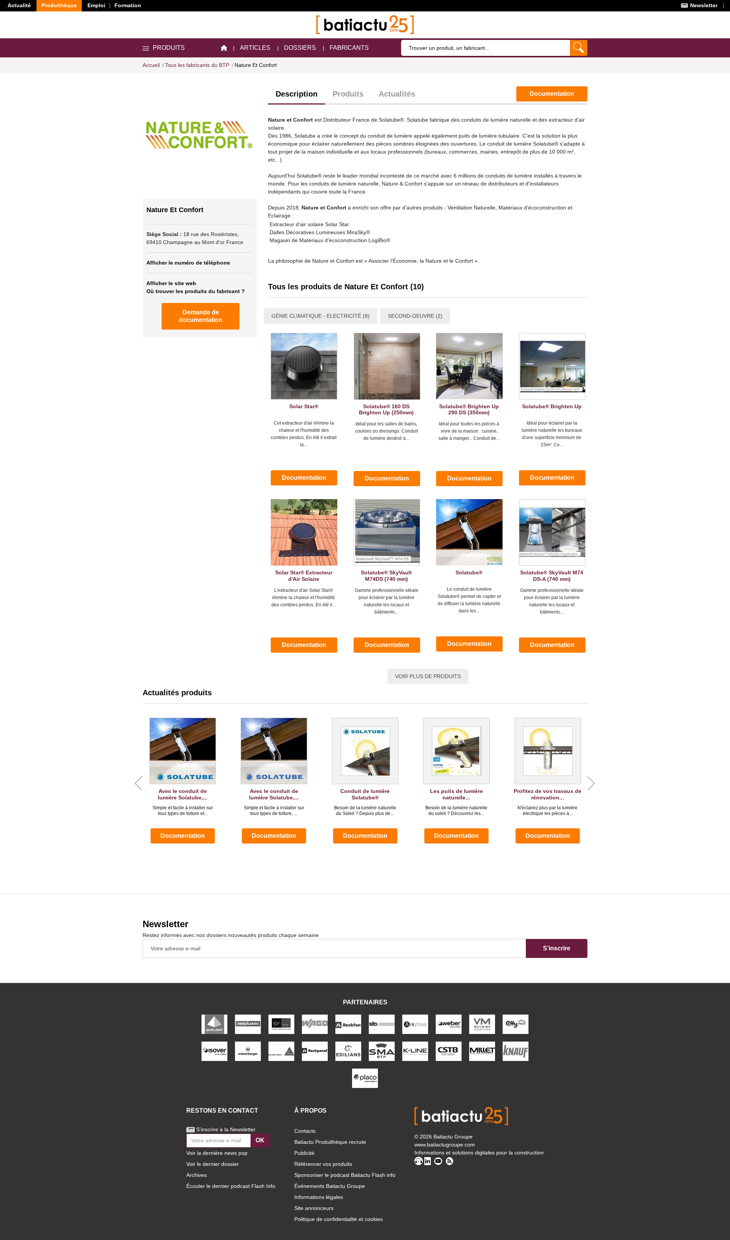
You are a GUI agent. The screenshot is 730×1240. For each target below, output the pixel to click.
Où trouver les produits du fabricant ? (195, 291)
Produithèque (59, 5)
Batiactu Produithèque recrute (330, 1142)
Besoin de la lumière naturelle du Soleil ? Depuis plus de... (365, 810)
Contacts (305, 1131)
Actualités (397, 94)
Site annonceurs (313, 1208)
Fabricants (349, 47)
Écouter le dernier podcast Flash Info (230, 1186)
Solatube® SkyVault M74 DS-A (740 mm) (551, 575)
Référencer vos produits (323, 1164)
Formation (127, 5)
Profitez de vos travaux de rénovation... (547, 794)
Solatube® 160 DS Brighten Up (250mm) (386, 409)
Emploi (96, 5)
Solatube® (468, 572)
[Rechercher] (578, 48)
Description (296, 94)
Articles (255, 47)
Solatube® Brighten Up (552, 406)
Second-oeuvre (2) (415, 316)
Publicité (304, 1153)
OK (260, 1140)
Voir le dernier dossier (212, 1164)
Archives (196, 1175)
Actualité (19, 5)
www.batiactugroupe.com (444, 1145)
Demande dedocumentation (200, 316)
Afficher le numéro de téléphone (188, 263)
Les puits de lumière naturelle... (456, 794)
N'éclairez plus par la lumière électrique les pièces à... (547, 810)
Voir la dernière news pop (217, 1153)
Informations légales (318, 1197)
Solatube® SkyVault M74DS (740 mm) (386, 575)
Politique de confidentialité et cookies (338, 1219)
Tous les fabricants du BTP (197, 65)
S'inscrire (556, 948)
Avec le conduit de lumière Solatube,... (183, 794)
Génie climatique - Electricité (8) (320, 316)
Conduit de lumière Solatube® (365, 794)
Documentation (552, 93)
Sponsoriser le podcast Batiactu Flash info (344, 1175)
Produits (348, 94)
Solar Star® (303, 406)
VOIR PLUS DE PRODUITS (428, 676)
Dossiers (300, 47)
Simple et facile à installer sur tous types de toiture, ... (274, 810)
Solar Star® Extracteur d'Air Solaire (303, 575)
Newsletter (703, 5)
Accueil (151, 65)
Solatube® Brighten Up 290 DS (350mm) (469, 409)
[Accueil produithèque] (224, 48)
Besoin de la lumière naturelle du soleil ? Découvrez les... (456, 810)
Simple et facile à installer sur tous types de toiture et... (182, 810)
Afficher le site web (171, 283)
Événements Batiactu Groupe (329, 1186)
